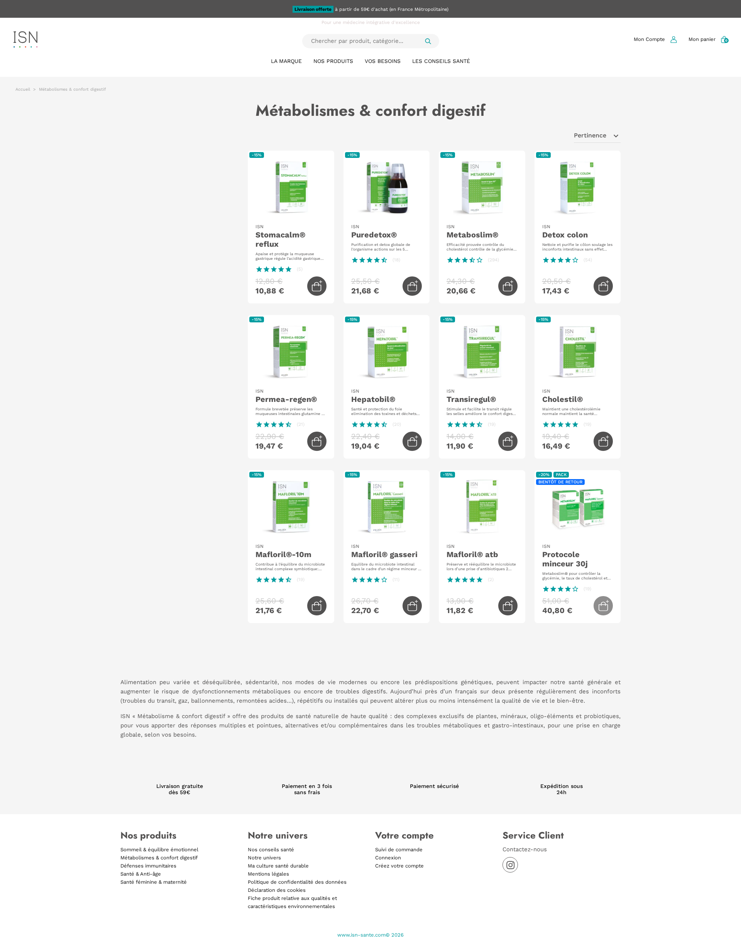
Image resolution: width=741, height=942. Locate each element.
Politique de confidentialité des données (297, 882)
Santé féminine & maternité (153, 882)
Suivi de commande (399, 849)
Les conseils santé (441, 61)
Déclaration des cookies (277, 890)
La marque (286, 61)
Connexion (388, 858)
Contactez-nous (524, 849)
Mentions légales (268, 874)
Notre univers (264, 858)
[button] (655, 39)
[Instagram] (510, 865)
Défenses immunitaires (148, 866)
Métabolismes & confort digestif (159, 858)
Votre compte (404, 835)
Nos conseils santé (271, 849)
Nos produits (333, 61)
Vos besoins (383, 61)
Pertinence (597, 136)
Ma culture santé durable (278, 866)
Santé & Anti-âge (140, 874)
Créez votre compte (399, 866)
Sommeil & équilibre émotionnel (159, 849)
